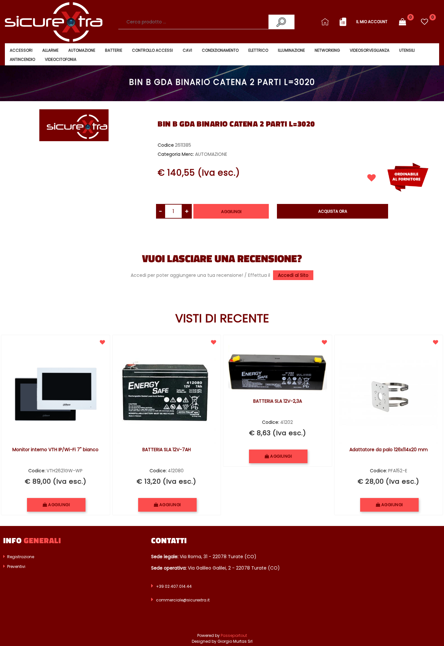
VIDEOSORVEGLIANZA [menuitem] (369, 50)
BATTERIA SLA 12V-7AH (166, 450)
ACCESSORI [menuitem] (21, 50)
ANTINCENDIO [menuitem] (22, 59)
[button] (281, 22)
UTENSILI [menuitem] (407, 50)
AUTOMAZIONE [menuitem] (81, 50)
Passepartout (234, 635)
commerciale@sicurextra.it (183, 600)
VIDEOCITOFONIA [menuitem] (60, 59)
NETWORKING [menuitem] (327, 50)
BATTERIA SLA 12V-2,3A (277, 401)
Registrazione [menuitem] (20, 556)
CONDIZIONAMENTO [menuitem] (220, 50)
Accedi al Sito (293, 275)
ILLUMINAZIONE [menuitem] (291, 50)
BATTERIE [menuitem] (113, 50)
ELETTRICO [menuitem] (258, 50)
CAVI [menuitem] (187, 50)
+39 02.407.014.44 (174, 586)
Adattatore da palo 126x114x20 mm (388, 450)
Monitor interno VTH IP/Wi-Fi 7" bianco (55, 450)
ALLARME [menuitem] (50, 50)
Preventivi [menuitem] (15, 566)
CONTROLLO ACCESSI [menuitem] (152, 50)
